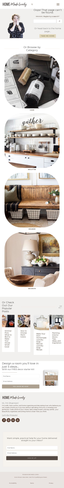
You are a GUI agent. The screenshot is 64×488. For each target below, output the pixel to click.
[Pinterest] (18, 420)
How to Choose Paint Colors (23, 334)
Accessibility (13, 483)
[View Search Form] (32, 4)
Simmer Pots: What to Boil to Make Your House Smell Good (8, 339)
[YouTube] (13, 420)
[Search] (59, 21)
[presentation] (8, 321)
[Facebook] (4, 420)
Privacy (51, 483)
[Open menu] (59, 4)
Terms (32, 483)
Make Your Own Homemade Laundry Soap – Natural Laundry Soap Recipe (41, 342)
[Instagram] (9, 420)
